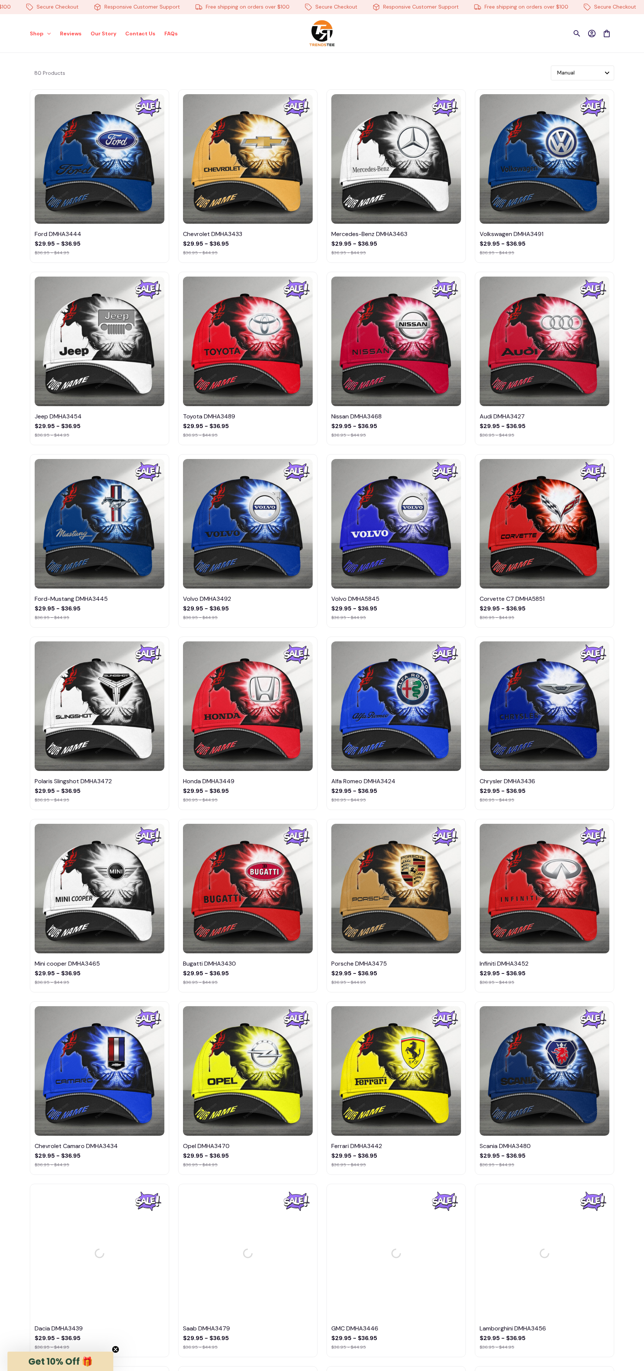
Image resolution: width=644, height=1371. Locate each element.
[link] (28, 1343)
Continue (563, 1328)
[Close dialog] (627, 1227)
